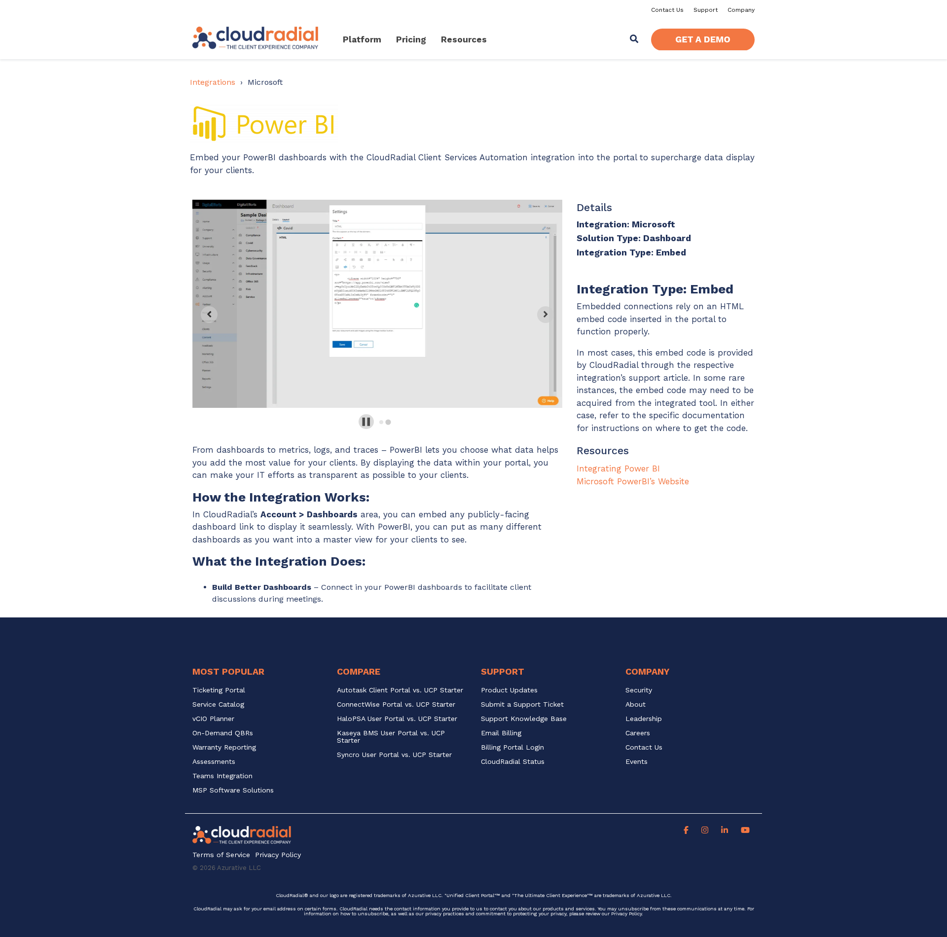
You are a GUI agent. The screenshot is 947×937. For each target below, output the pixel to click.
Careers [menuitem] (637, 733)
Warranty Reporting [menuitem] (224, 747)
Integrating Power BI (618, 468)
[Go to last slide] (209, 314)
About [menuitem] (635, 704)
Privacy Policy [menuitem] (278, 855)
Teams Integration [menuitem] (222, 776)
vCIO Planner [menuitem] (213, 718)
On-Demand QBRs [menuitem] (222, 733)
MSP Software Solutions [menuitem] (233, 790)
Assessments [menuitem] (213, 761)
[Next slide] (545, 314)
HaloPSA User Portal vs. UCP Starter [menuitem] (397, 718)
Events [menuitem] (636, 761)
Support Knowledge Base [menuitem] (524, 718)
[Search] (634, 40)
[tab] (381, 422)
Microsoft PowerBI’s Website (633, 481)
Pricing (411, 39)
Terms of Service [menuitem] (221, 855)
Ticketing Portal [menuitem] (218, 690)
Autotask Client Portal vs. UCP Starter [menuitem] (400, 690)
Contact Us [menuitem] (667, 9)
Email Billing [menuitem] (501, 733)
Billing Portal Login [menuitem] (512, 747)
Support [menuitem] (705, 9)
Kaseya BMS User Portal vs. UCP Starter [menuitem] (392, 736)
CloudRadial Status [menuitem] (513, 761)
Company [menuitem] (741, 9)
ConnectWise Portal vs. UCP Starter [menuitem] (396, 704)
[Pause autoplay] (366, 422)
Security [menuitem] (638, 690)
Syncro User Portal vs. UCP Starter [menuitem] (394, 754)
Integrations (212, 82)
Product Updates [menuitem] (509, 690)
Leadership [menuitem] (643, 718)
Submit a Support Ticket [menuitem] (522, 704)
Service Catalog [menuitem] (219, 704)
